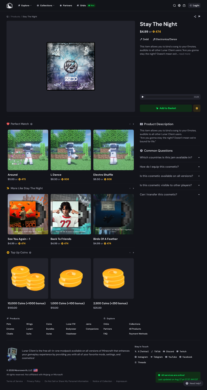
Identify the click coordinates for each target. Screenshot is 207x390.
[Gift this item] (196, 108)
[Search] (174, 5)
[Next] (133, 124)
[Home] (8, 16)
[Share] (195, 16)
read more (184, 53)
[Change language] (35, 370)
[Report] (199, 16)
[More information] (31, 124)
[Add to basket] (10, 132)
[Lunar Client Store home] (10, 5)
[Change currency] (179, 5)
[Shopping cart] (184, 5)
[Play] (142, 96)
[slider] (169, 97)
